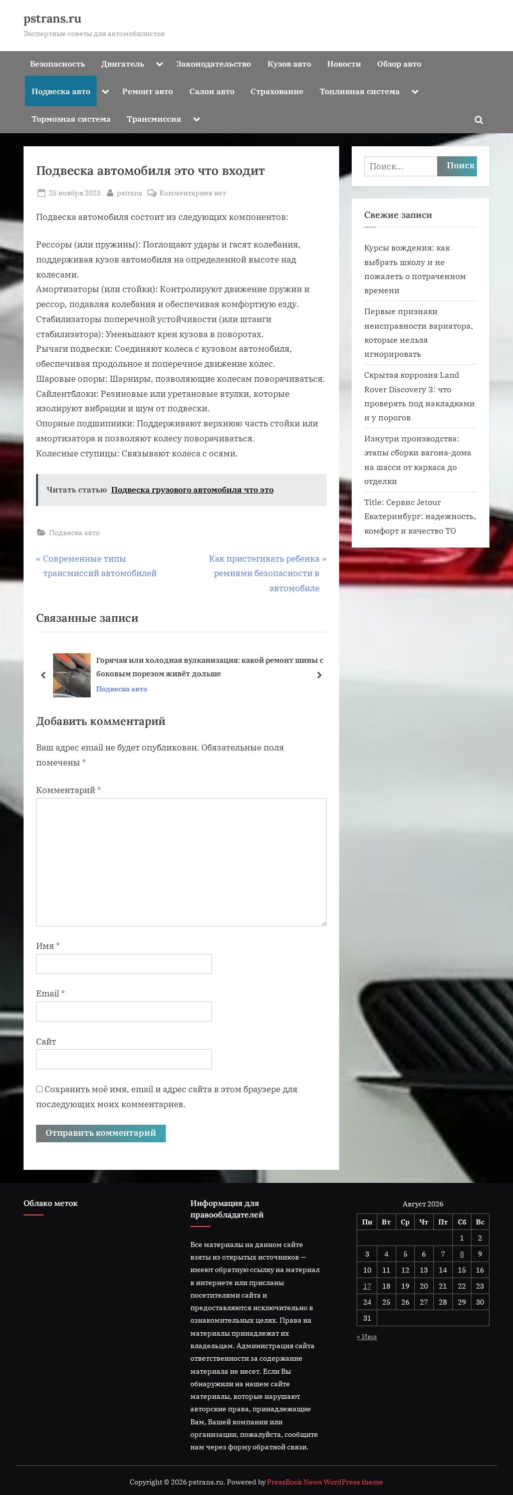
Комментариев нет (192, 193)
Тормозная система (71, 118)
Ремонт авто (147, 91)
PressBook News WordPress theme (325, 1481)
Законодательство (213, 63)
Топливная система (360, 91)
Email (50, 993)
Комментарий (68, 790)
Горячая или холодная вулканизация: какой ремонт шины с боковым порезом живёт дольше (210, 667)
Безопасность (57, 63)
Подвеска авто (61, 91)
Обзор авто (399, 63)
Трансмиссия (154, 118)
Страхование (277, 91)
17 (367, 1286)
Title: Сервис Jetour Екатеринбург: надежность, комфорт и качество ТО (420, 516)
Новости (344, 63)
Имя (48, 945)
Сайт (46, 1041)
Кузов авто (289, 63)
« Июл (367, 1336)
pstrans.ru (53, 18)
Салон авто (211, 91)
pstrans (129, 192)
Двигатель (122, 63)
